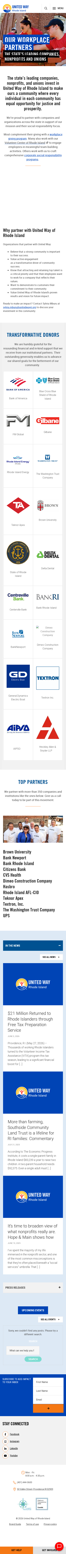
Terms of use (32, 1524)
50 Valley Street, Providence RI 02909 (35, 1489)
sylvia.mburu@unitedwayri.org (19, 307)
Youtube (14, 1455)
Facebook (14, 1434)
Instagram (14, 1441)
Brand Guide (15, 1524)
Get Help (16, 1550)
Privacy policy (50, 1524)
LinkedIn (14, 1448)
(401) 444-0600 (24, 1482)
